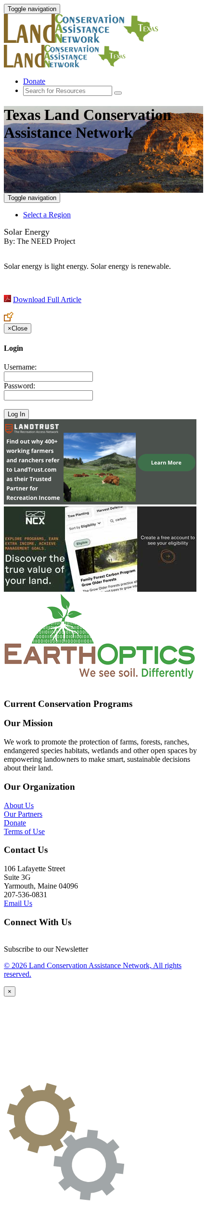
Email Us (18, 903)
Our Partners (23, 814)
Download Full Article (47, 299)
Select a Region (47, 215)
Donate (34, 81)
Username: (20, 367)
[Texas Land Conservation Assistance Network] (90, 40)
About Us (19, 805)
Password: (19, 386)
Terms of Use (24, 831)
